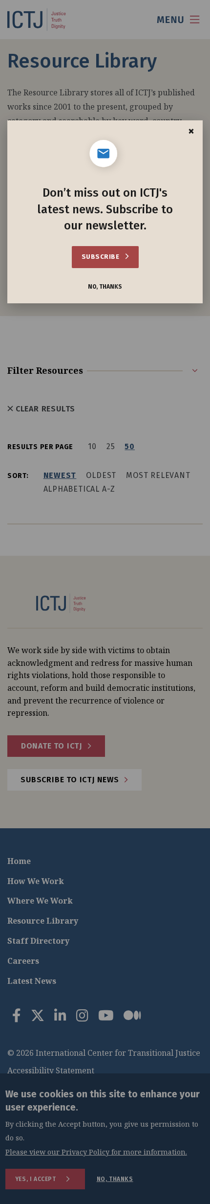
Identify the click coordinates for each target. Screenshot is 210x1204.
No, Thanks (105, 287)
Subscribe (101, 256)
